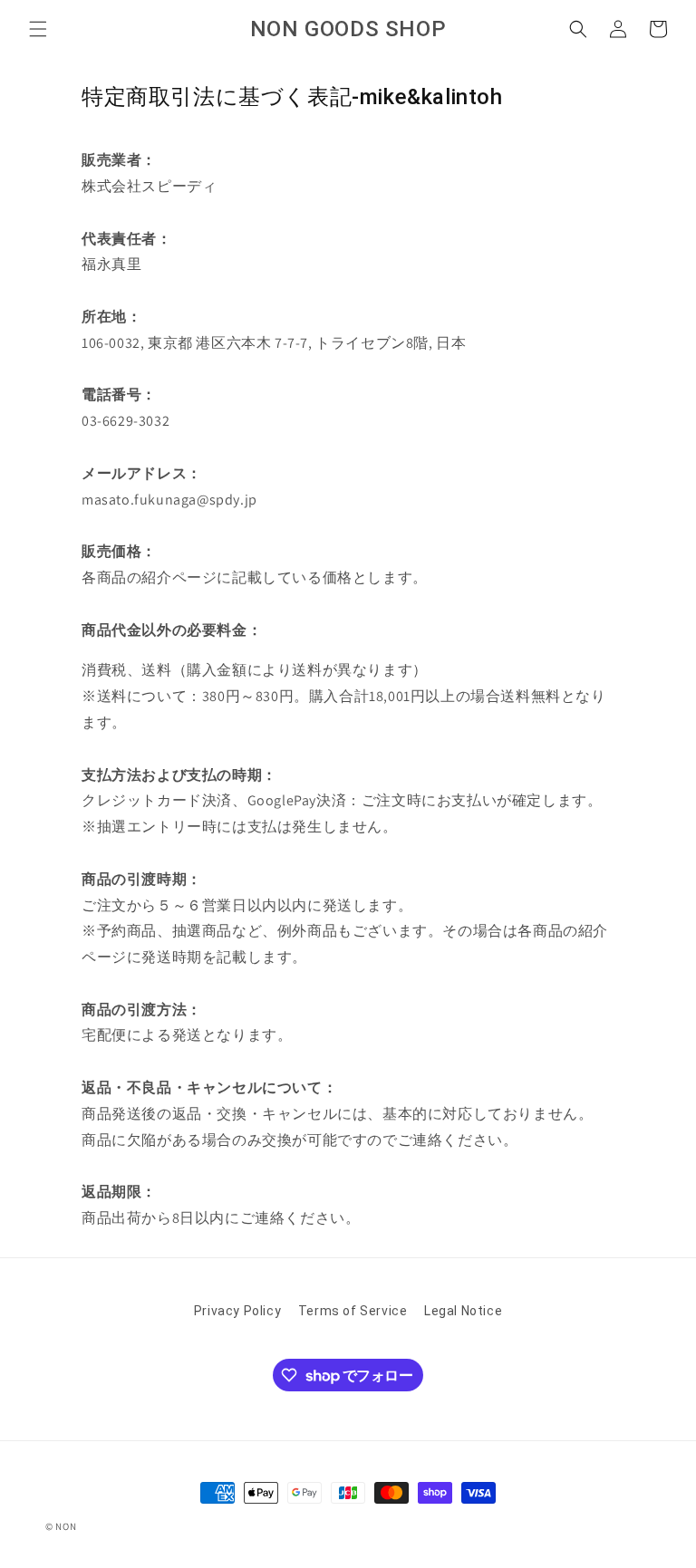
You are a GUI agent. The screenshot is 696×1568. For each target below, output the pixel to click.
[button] (38, 29)
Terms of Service (353, 1310)
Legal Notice (463, 1310)
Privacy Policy (237, 1310)
